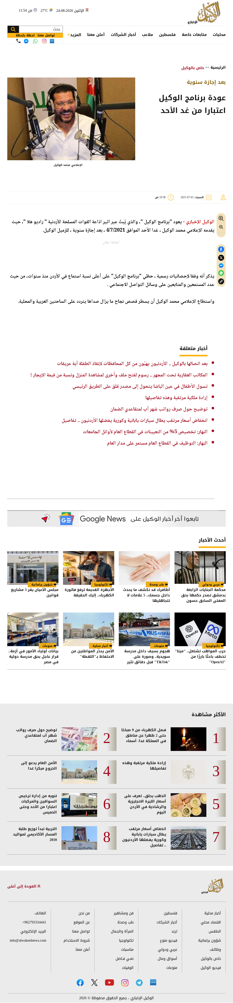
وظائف (215, 949)
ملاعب (147, 34)
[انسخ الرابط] (221, 281)
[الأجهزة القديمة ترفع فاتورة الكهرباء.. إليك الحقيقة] (88, 568)
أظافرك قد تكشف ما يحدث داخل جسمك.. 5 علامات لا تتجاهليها (146, 595)
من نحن (84, 913)
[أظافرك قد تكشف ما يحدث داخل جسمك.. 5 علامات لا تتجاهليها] (144, 568)
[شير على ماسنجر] (221, 265)
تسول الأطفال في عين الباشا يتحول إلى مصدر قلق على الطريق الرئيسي (140, 386)
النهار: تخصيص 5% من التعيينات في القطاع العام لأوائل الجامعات (145, 432)
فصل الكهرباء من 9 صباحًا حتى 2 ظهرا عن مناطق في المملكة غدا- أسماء (143, 735)
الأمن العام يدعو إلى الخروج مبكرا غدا (39, 765)
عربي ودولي (211, 584)
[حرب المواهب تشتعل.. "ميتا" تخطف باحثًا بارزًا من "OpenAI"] (200, 629)
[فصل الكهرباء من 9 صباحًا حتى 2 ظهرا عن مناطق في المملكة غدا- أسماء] (188, 739)
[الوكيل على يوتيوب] (109, 982)
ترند (174, 931)
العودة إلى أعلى (22, 886)
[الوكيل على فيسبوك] (80, 982)
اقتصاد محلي (211, 922)
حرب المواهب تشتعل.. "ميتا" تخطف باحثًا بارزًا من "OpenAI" (200, 656)
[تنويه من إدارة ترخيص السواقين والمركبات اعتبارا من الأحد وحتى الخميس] (79, 805)
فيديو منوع (168, 940)
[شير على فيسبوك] (221, 249)
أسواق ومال (167, 958)
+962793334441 (34, 922)
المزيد (75, 34)
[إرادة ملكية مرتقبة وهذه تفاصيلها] (188, 772)
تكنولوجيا (101, 584)
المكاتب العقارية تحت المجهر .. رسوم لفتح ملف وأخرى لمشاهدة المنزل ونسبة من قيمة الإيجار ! (119, 375)
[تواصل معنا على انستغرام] (44, 41)
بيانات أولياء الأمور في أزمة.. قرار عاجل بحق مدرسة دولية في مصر (33, 656)
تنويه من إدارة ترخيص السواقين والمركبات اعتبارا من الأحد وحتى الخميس (38, 804)
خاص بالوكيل (192, 67)
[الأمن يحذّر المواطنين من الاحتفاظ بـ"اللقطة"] (88, 629)
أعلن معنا (96, 34)
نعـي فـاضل (125, 958)
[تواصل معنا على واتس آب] (35, 41)
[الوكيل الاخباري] (212, 886)
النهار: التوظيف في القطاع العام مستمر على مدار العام (157, 443)
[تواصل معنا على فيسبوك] (26, 41)
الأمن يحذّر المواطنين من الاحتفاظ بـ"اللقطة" (92, 654)
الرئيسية (218, 67)
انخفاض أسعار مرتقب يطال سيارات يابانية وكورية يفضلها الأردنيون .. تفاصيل (135, 420)
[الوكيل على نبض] (153, 982)
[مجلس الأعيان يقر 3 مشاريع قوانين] (32, 568)
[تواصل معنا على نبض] (52, 41)
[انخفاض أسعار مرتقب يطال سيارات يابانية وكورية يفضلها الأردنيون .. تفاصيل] (188, 838)
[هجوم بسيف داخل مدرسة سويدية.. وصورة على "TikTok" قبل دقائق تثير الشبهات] (144, 629)
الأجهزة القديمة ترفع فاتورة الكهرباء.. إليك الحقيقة (89, 593)
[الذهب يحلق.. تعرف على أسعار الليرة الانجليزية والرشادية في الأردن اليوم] (188, 805)
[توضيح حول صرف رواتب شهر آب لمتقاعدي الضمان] (79, 739)
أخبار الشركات (123, 34)
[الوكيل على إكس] (94, 982)
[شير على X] (221, 258)
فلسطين (167, 34)
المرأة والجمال (122, 931)
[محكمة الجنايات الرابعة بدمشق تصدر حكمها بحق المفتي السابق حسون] (200, 568)
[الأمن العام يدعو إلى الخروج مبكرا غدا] (79, 772)
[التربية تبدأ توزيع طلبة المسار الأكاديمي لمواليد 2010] (79, 838)
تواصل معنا (81, 931)
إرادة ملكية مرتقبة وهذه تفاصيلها (176, 398)
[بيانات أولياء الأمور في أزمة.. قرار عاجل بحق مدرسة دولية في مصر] (32, 629)
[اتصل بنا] (18, 41)
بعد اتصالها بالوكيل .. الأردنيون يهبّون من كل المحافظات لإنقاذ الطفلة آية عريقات (132, 364)
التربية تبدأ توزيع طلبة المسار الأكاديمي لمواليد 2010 (35, 834)
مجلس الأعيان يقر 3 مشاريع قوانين (34, 593)
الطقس (215, 931)
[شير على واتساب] (221, 273)
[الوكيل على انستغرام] (125, 982)
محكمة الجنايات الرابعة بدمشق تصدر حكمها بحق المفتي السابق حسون (203, 595)
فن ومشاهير (124, 913)
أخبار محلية (100, 646)
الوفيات (128, 967)
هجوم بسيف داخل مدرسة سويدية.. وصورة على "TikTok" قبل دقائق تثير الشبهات (147, 656)
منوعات (159, 646)
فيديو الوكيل (211, 967)
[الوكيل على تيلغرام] (139, 982)
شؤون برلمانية (42, 584)
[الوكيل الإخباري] (205, 13)
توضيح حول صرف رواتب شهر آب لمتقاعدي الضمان (159, 409)
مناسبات (127, 949)
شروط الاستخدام (76, 940)
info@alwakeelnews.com (28, 940)
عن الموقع (81, 922)
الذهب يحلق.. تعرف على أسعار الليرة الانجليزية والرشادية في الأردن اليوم (145, 804)
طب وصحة (156, 584)
